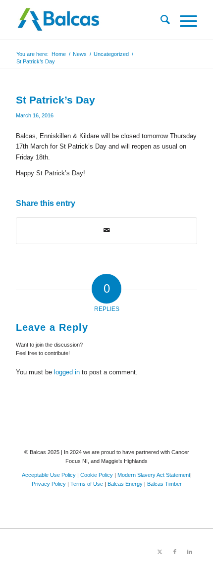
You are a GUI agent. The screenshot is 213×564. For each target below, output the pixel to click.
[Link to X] (160, 551)
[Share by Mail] (106, 230)
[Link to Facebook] (174, 551)
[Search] (160, 20)
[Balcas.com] (88, 20)
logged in (67, 372)
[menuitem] (160, 20)
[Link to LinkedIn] (189, 551)
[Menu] (183, 20)
